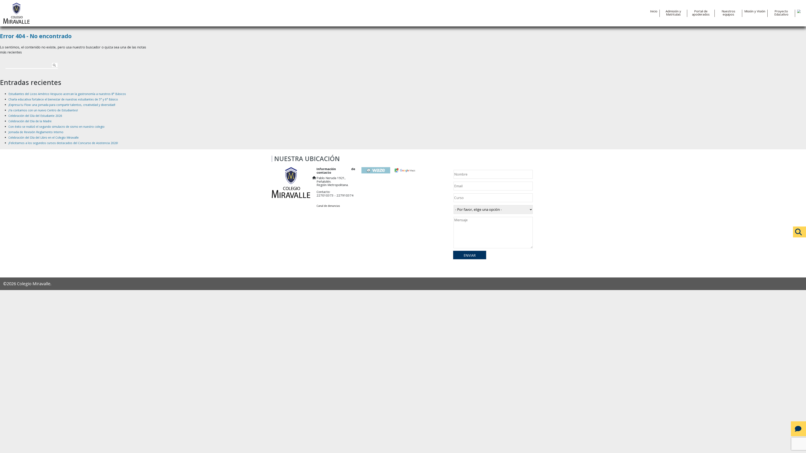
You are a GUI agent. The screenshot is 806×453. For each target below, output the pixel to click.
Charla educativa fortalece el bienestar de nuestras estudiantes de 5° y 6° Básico (63, 99)
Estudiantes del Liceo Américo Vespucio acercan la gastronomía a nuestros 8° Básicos (67, 94)
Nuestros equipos (728, 13)
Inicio (653, 11)
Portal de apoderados (701, 13)
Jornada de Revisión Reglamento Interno (35, 132)
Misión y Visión (754, 11)
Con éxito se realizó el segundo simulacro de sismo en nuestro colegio (56, 127)
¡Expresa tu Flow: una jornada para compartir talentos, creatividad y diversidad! (61, 105)
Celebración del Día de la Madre (30, 121)
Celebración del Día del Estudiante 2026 (35, 116)
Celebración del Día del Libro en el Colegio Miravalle (43, 137)
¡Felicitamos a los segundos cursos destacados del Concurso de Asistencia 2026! (63, 143)
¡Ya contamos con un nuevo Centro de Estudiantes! (43, 110)
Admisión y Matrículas (673, 13)
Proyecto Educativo (781, 13)
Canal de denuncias (328, 206)
